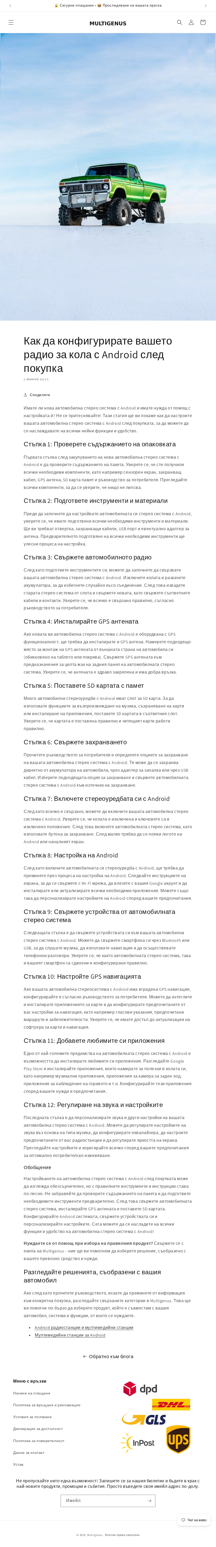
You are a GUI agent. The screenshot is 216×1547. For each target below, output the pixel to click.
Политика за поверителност (39, 1440)
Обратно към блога (111, 1356)
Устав (18, 1464)
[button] (11, 22)
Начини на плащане (31, 1393)
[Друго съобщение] (206, 6)
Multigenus (95, 1535)
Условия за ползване (32, 1416)
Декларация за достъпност (38, 1428)
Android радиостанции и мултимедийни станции (84, 1327)
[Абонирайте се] (149, 1501)
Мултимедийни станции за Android (70, 1335)
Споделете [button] (40, 394)
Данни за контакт (29, 1452)
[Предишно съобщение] (10, 6)
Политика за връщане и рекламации (46, 1405)
